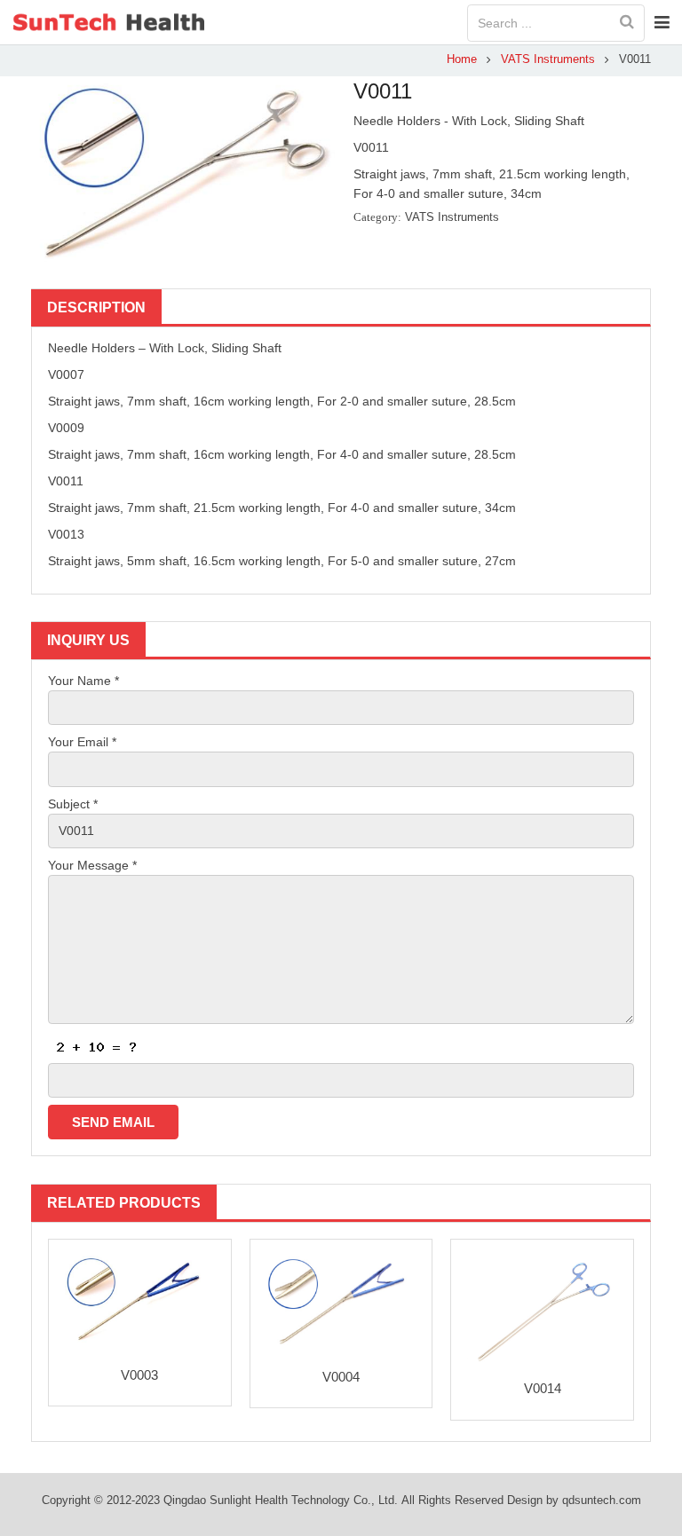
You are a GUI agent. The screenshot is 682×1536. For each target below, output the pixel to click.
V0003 (139, 1374)
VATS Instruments (548, 59)
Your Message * (92, 865)
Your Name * (83, 680)
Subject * (73, 804)
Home (462, 59)
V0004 (341, 1376)
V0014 (542, 1388)
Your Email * (82, 742)
